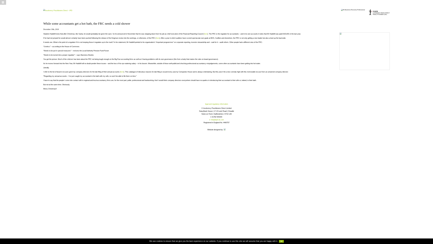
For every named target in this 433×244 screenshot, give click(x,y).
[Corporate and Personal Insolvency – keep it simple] (57, 10)
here (205, 34)
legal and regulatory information (216, 104)
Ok (281, 241)
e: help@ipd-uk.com (216, 120)
